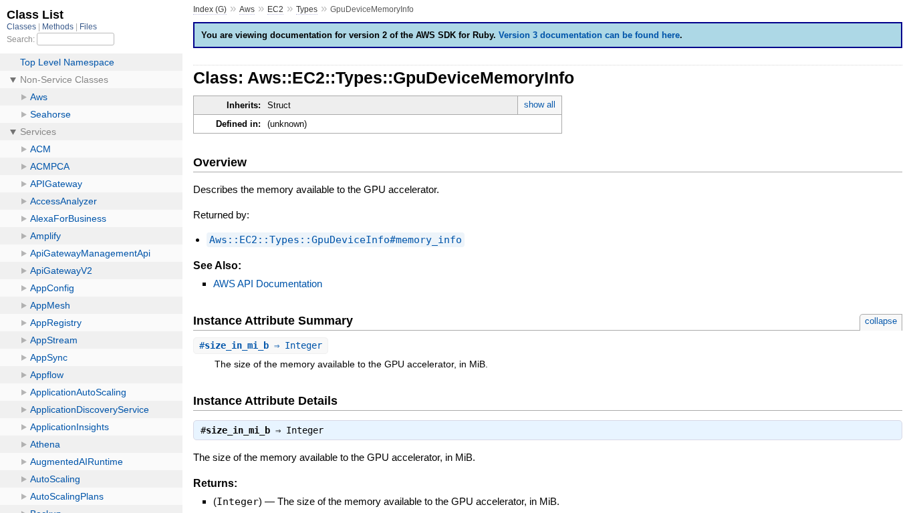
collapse (881, 321)
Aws (247, 9)
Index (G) (210, 9)
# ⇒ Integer (260, 345)
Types (306, 9)
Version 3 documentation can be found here (589, 35)
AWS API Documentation (267, 283)
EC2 (275, 9)
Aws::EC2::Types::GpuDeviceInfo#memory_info (335, 240)
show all (539, 105)
